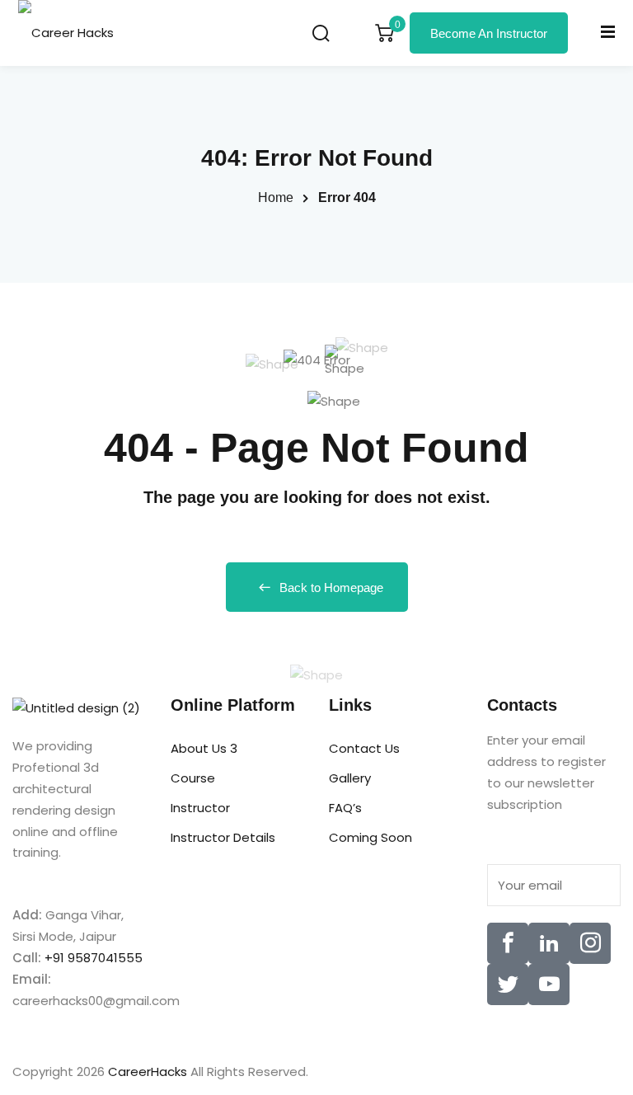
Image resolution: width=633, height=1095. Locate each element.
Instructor (200, 807)
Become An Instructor (488, 33)
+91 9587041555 (94, 957)
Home (275, 197)
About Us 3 (204, 748)
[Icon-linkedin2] (549, 943)
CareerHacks (147, 1071)
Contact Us (364, 748)
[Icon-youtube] (549, 984)
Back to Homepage (331, 587)
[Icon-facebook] (507, 943)
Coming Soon (370, 837)
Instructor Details (223, 837)
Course (193, 778)
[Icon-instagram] (590, 943)
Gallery (350, 778)
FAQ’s (345, 807)
